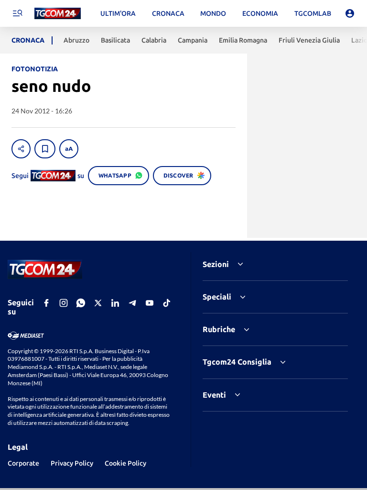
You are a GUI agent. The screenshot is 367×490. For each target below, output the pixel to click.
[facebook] (46, 303)
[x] (98, 303)
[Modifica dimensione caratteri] (68, 148)
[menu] (17, 13)
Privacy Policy (72, 463)
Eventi (214, 394)
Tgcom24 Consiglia (237, 361)
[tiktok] (167, 303)
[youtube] (149, 303)
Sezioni (216, 264)
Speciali (217, 296)
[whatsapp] (81, 303)
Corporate (23, 463)
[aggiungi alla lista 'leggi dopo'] (44, 148)
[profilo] (350, 13)
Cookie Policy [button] (125, 463)
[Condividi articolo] (21, 148)
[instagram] (63, 303)
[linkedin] (115, 303)
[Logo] (57, 14)
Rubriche (219, 329)
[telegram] (132, 303)
